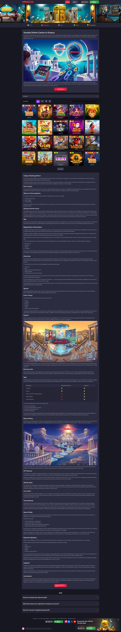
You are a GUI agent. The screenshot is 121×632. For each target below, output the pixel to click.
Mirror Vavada (60, 89)
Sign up (67, 2)
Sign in (74, 2)
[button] (1, 13)
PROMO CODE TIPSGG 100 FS (60, 586)
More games (60, 169)
